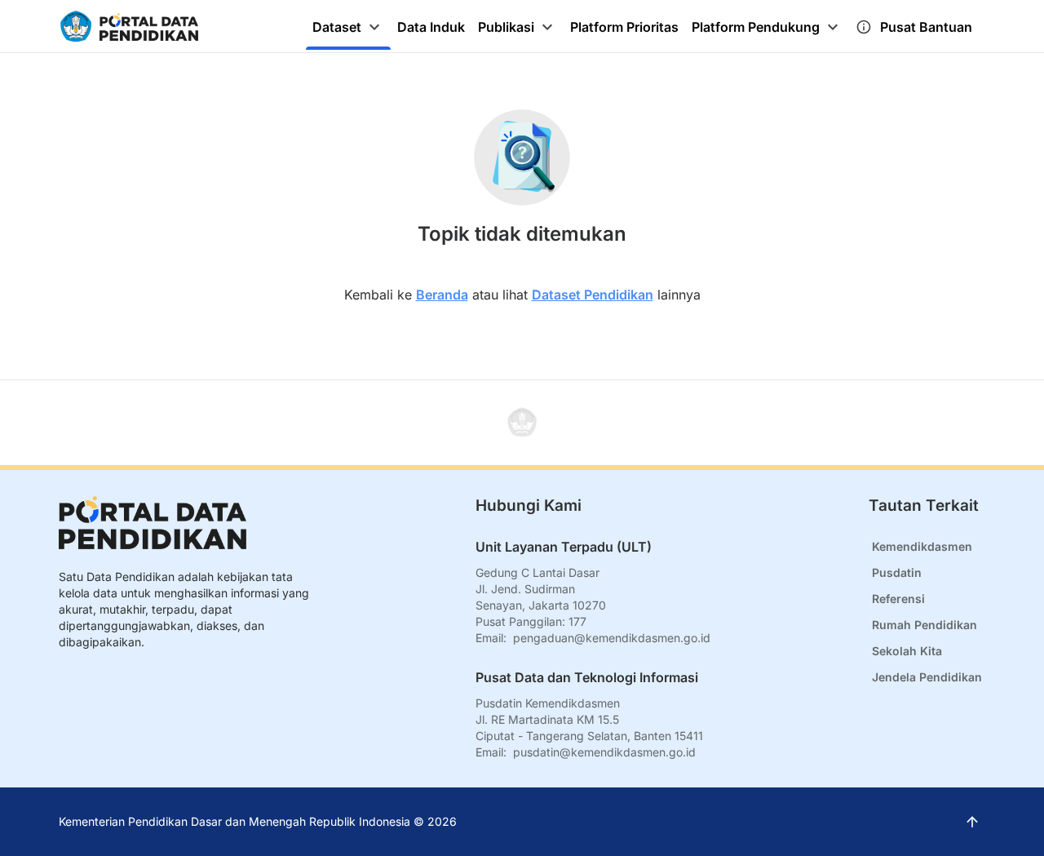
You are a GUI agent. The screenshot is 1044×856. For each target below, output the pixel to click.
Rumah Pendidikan (924, 625)
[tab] (348, 27)
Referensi (898, 598)
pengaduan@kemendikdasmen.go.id (611, 638)
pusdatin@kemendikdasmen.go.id (604, 752)
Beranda (442, 294)
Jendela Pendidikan (927, 677)
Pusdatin (897, 572)
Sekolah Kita (907, 651)
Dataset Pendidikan (592, 294)
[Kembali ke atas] (522, 422)
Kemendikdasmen (922, 546)
